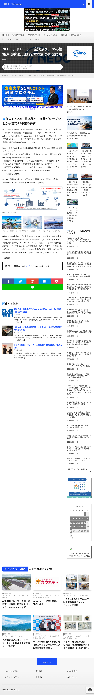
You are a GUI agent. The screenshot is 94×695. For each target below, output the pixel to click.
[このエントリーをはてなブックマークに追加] (45, 281)
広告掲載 (39, 671)
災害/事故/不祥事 (34, 35)
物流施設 (47, 597)
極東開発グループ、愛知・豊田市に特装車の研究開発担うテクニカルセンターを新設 (16, 604)
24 (71, 531)
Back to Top (47, 662)
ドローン (18, 68)
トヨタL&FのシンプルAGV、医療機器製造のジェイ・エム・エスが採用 (77, 602)
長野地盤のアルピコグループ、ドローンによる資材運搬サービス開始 (16, 642)
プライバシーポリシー (13, 677)
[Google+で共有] (32, 281)
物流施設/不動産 (18, 35)
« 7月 (71, 538)
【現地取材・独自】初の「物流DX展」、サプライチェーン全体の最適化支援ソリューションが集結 (86, 159)
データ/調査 (8, 39)
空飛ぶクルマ (10, 68)
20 (79, 527)
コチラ (28, 266)
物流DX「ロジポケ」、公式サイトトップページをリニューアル (79, 459)
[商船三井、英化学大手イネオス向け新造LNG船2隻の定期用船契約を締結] (7, 313)
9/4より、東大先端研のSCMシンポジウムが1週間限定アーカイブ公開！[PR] (79, 109)
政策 (18, 39)
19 (76, 527)
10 (71, 523)
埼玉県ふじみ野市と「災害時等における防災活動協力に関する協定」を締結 (79, 437)
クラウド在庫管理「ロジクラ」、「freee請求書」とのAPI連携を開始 (79, 275)
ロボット (81, 595)
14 (82, 523)
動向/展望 (41, 597)
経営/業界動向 (76, 35)
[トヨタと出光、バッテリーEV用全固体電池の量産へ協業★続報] (7, 348)
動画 (86, 595)
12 (76, 523)
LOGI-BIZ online (14, 690)
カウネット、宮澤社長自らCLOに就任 (45, 602)
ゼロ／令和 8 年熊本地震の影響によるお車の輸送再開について (79, 426)
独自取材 (5, 35)
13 (79, 523)
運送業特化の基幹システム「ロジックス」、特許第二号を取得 (79, 403)
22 (85, 527)
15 (85, 523)
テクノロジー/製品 (50, 35)
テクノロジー (8, 595)
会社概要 (39, 677)
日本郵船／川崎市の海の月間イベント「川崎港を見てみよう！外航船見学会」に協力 (79, 354)
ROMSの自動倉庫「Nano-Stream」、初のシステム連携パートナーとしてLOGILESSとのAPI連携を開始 (79, 240)
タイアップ (27, 39)
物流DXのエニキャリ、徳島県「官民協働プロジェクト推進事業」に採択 (79, 331)
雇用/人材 (64, 35)
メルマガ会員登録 (11, 671)
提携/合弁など (42, 638)
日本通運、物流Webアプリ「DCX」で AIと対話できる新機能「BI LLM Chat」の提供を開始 (79, 375)
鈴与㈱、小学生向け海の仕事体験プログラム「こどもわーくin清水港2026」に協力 (79, 448)
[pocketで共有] (57, 281)
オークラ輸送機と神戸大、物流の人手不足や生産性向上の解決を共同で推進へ (47, 644)
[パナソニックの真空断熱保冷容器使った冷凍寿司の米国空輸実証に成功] (7, 331)
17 (71, 527)
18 (74, 527)
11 (74, 523)
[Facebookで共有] (8, 281)
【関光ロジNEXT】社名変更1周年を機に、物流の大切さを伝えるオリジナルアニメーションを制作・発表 (79, 299)
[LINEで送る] (32, 287)
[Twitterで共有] (20, 281)
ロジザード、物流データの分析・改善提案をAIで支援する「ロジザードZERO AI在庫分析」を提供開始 (79, 342)
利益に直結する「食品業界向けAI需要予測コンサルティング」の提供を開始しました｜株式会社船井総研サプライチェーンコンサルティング (79, 287)
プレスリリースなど (28, 68)
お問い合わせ (72, 677)
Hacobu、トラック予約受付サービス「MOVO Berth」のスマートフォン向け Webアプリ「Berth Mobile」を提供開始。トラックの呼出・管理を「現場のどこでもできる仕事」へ (79, 390)
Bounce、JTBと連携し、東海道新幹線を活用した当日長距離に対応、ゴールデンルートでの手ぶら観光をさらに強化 (79, 414)
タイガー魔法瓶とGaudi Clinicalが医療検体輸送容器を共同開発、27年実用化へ (76, 644)
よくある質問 (72, 671)
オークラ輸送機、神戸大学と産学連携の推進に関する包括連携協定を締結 (79, 253)
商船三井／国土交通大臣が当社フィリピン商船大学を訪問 (79, 322)
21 (82, 527)
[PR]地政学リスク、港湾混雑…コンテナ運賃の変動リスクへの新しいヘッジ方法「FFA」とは (79, 135)
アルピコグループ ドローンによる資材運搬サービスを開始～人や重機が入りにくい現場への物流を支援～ (79, 264)
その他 (37, 39)
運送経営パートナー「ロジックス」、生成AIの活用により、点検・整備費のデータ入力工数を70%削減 (79, 311)
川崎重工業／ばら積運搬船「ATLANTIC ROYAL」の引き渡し (78, 365)
